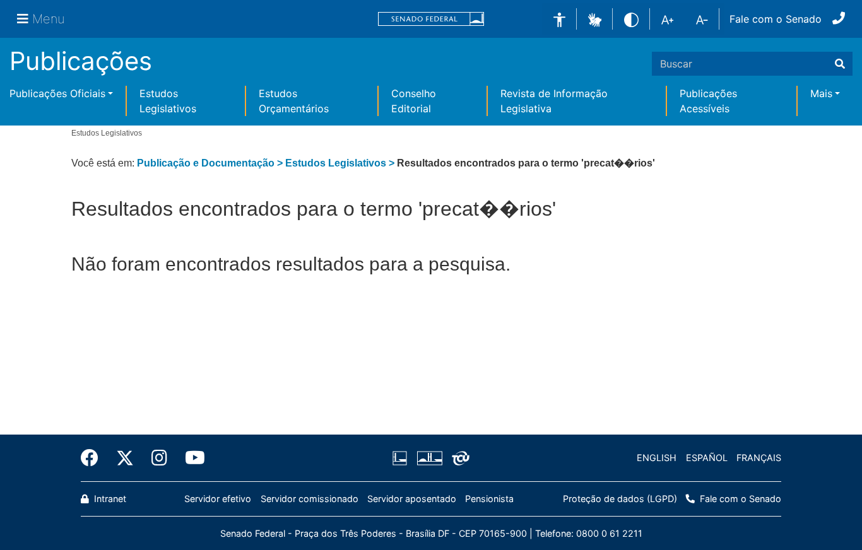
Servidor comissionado (309, 498)
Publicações (80, 60)
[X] (125, 458)
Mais (821, 93)
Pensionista (489, 498)
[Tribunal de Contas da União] (458, 457)
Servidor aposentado (411, 498)
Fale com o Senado (775, 19)
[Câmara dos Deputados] (402, 457)
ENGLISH (656, 457)
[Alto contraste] (631, 18)
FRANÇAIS (758, 457)
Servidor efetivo (217, 498)
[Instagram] (159, 458)
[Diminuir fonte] (702, 19)
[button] (594, 18)
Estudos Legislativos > (341, 163)
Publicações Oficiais (57, 93)
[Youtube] (190, 458)
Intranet (109, 498)
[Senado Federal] (431, 19)
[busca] (840, 63)
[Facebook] (94, 458)
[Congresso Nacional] (429, 457)
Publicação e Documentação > (211, 163)
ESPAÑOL (707, 457)
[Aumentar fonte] (667, 19)
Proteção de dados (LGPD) (620, 498)
